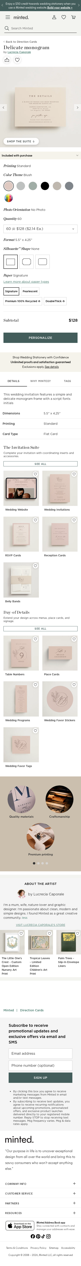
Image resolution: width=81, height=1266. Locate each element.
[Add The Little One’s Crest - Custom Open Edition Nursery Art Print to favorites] (21, 933)
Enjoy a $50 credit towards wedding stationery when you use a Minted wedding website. (41, 5)
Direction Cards (32, 1010)
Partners (12, 1203)
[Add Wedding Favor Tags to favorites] (35, 730)
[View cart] (73, 17)
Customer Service (19, 1193)
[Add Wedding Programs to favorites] (35, 684)
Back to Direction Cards (21, 41)
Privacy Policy (38, 1247)
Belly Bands (12, 601)
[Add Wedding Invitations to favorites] (74, 474)
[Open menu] (7, 17)
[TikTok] (43, 1236)
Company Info (15, 1183)
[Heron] (21, 186)
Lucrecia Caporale (19, 52)
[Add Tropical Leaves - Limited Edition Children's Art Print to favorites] (49, 933)
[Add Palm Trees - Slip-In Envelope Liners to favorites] (77, 933)
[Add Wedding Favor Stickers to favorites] (74, 684)
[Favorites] (63, 17)
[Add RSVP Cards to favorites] (35, 520)
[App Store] (20, 1226)
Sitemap (54, 1247)
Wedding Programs (17, 720)
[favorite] (17, 59)
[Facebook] (32, 1236)
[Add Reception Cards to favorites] (74, 520)
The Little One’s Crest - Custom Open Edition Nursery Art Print (12, 966)
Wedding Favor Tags (18, 766)
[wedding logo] (21, 17)
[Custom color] (8, 198)
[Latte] (57, 186)
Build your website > (60, 7)
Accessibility (68, 1247)
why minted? (40, 381)
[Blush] (8, 186)
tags (67, 381)
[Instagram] (48, 1236)
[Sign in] (54, 17)
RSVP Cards (13, 555)
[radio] (10, 262)
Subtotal (11, 320)
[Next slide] (77, 107)
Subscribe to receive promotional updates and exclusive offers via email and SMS (37, 1033)
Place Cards (51, 674)
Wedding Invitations (57, 509)
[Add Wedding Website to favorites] (35, 474)
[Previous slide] (3, 107)
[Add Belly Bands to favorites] (35, 565)
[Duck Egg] (33, 186)
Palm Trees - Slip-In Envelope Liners (68, 962)
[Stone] (69, 186)
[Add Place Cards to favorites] (74, 639)
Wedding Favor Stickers (59, 720)
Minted (8, 1010)
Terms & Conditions (17, 1247)
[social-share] (6, 59)
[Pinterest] (38, 1236)
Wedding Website (16, 509)
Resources (13, 1213)
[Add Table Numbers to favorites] (35, 639)
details (14, 381)
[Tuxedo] (45, 186)
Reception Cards (55, 555)
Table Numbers (14, 674)
